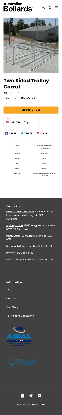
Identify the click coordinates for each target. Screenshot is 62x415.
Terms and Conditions (20, 316)
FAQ (9, 290)
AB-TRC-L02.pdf (21, 122)
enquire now (31, 109)
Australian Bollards (35, 404)
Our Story (12, 307)
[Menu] (56, 7)
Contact (11, 298)
